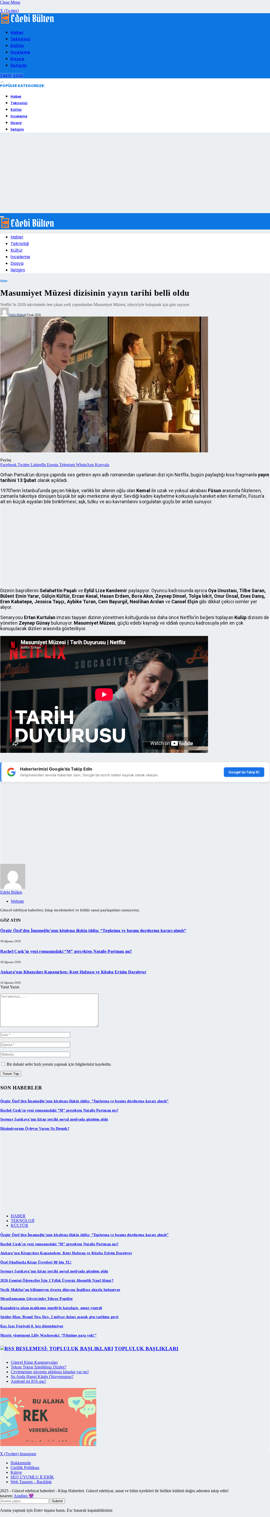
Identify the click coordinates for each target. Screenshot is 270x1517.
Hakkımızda (21, 1463)
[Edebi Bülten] (27, 22)
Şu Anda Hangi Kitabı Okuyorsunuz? (42, 1376)
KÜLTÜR (19, 1225)
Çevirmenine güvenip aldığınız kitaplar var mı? (50, 1372)
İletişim (19, 65)
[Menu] (2, 82)
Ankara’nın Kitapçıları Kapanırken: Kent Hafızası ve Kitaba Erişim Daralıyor (73, 972)
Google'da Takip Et (244, 772)
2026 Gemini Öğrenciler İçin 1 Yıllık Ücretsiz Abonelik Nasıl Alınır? (56, 1280)
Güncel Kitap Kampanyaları (34, 1362)
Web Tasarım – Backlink (31, 1482)
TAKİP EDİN (11, 75)
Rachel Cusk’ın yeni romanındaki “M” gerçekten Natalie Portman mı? (66, 951)
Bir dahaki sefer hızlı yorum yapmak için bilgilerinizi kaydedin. (59, 1064)
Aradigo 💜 (24, 1496)
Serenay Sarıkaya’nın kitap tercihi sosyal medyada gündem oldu (54, 1119)
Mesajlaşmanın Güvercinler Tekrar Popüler (36, 1299)
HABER (18, 1216)
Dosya (18, 58)
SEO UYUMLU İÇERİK (32, 1477)
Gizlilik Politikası (25, 1467)
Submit (57, 1501)
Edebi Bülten (17, 315)
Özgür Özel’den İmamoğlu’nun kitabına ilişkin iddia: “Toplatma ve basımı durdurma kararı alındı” (93, 930)
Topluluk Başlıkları (146, 1348)
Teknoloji (21, 39)
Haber (17, 32)
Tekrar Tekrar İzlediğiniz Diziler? (38, 1367)
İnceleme (20, 52)
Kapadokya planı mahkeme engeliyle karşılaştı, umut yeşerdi (51, 1308)
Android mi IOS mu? (28, 1381)
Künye (16, 1472)
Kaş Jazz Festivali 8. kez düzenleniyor (32, 1326)
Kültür (17, 45)
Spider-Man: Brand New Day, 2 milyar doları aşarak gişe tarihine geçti (59, 1317)
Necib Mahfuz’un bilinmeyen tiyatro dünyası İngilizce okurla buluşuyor (60, 1290)
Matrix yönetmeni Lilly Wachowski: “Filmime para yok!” (48, 1335)
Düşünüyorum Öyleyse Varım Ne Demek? (34, 1129)
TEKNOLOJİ (22, 1220)
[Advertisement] (135, 173)
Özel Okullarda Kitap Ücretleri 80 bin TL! (35, 1262)
